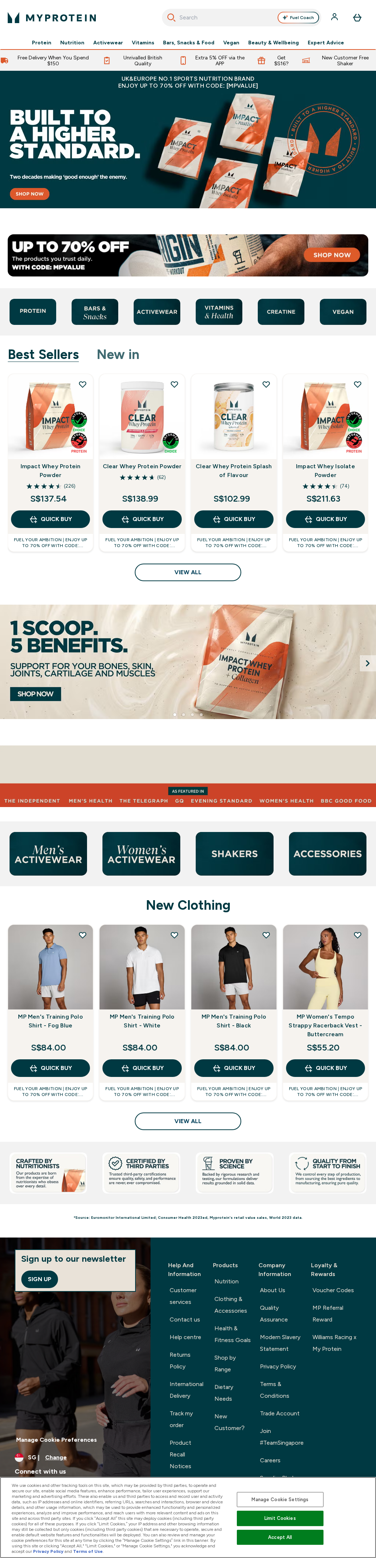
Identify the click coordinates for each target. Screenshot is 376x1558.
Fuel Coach (302, 17)
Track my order (181, 1419)
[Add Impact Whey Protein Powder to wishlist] (82, 384)
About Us (272, 1290)
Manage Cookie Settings (280, 1499)
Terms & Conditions (274, 1390)
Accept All (280, 1537)
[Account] (335, 17)
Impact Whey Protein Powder (51, 470)
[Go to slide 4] (201, 714)
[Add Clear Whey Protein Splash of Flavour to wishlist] (266, 384)
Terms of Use (88, 1551)
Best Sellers (43, 354)
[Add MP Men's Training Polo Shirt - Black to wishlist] (266, 935)
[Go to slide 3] (192, 714)
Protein (41, 42)
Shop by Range (225, 1363)
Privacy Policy (278, 1366)
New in (118, 354)
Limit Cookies (280, 1518)
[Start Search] (171, 17)
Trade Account (280, 1413)
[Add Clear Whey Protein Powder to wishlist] (174, 384)
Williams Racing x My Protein (334, 1343)
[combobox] (242, 17)
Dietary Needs (223, 1393)
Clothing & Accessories (230, 1305)
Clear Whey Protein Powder (142, 466)
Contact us (185, 1319)
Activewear (108, 42)
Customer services (183, 1296)
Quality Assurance (274, 1314)
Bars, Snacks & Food (188, 42)
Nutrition (72, 42)
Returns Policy (180, 1361)
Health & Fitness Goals (232, 1334)
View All (188, 572)
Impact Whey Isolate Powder (325, 470)
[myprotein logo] (52, 17)
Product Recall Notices (180, 1454)
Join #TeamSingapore (282, 1437)
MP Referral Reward (327, 1314)
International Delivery (186, 1390)
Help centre (185, 1337)
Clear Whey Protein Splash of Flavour (234, 470)
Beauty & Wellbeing (273, 42)
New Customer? (229, 1422)
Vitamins (143, 42)
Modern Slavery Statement (280, 1343)
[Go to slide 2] (183, 714)
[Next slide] (368, 663)
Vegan (231, 42)
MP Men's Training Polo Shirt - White (142, 1021)
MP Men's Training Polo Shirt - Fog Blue (50, 1021)
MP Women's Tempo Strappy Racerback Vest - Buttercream (325, 1025)
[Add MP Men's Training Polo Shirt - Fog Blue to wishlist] (82, 935)
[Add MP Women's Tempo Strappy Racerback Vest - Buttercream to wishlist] (357, 935)
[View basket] (357, 17)
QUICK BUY (56, 519)
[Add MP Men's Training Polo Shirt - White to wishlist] (174, 935)
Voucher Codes (333, 1290)
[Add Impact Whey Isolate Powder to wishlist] (357, 384)
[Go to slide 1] (174, 714)
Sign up (39, 1279)
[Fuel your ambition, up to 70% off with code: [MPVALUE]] (188, 151)
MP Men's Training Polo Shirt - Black (234, 1021)
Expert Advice (326, 42)
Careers (270, 1460)
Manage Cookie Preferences (56, 1440)
